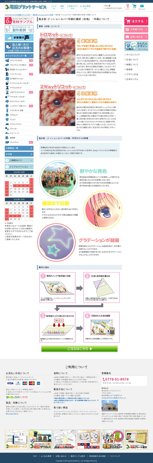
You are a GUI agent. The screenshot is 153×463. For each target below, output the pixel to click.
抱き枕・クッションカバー (18, 69)
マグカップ (14, 115)
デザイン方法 (132, 74)
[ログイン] (128, 6)
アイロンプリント (16, 124)
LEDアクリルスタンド (21, 92)
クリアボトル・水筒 (16, 110)
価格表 (129, 69)
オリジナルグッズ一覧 (16, 56)
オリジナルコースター (17, 101)
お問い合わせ (141, 9)
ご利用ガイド (16, 160)
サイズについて (133, 54)
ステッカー (14, 128)
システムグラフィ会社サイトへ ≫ (114, 397)
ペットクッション (21, 74)
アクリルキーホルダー (18, 97)
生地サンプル (132, 79)
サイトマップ (115, 456)
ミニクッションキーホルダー (20, 83)
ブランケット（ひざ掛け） (21, 65)
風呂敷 (12, 137)
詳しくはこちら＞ (12, 413)
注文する (136, 21)
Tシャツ (12, 119)
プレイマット (21, 142)
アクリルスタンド (16, 87)
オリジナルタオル (21, 60)
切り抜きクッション (16, 78)
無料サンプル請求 (78, 456)
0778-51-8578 (117, 379)
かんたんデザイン (136, 46)
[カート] (134, 6)
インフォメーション (19, 167)
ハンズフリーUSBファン (21, 106)
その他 (9, 154)
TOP (35, 456)
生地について (132, 59)
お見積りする (136, 30)
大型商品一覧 (12, 148)
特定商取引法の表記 (97, 456)
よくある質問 (46, 456)
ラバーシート (14, 133)
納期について (132, 64)
